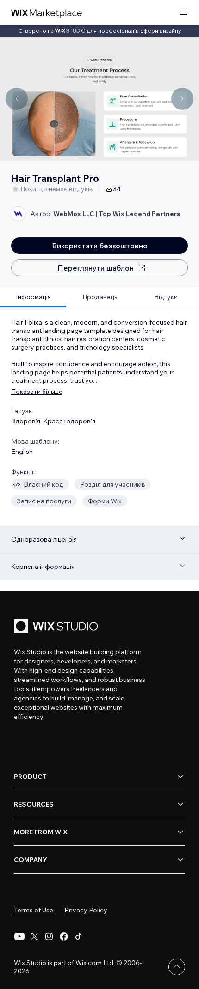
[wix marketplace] (46, 12)
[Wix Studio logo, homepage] (57, 627)
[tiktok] (78, 936)
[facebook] (63, 936)
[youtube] (19, 936)
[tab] (33, 297)
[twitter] (34, 936)
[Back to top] (176, 967)
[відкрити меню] (183, 12)
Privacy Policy (85, 910)
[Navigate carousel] (17, 99)
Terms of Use (33, 910)
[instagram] (49, 936)
